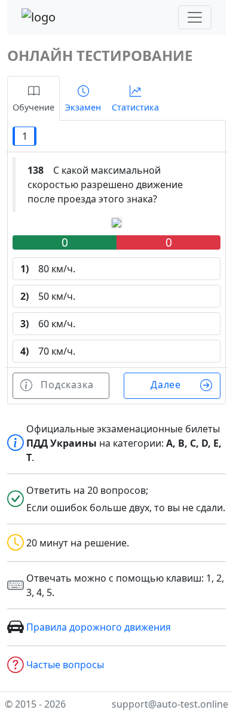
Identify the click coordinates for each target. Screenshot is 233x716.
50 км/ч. (47, 296)
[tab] (33, 98)
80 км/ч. (47, 268)
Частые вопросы (65, 664)
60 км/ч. (47, 323)
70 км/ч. (47, 351)
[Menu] (194, 17)
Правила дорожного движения (98, 627)
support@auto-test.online (170, 704)
